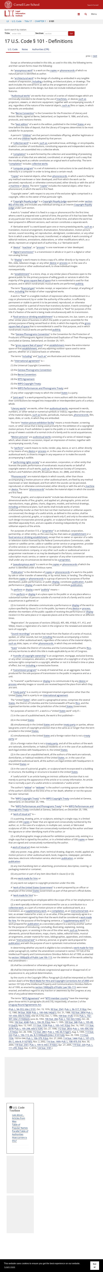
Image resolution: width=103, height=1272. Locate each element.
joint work (18, 397)
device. (25, 185)
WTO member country (57, 998)
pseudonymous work (24, 564)
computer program (23, 168)
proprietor (48, 530)
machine (15, 185)
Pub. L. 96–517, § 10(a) (75, 1009)
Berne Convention (25, 113)
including (37, 81)
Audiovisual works (21, 95)
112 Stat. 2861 (40, 1031)
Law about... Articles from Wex (18, 1118)
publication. (78, 581)
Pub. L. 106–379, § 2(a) (37, 1038)
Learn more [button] (9, 1267)
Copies (15, 176)
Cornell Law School (25, 4)
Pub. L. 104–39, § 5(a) (40, 1022)
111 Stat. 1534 (40, 1025)
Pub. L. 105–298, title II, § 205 (28, 1028)
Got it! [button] (94, 1265)
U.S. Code (16, 21)
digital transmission (23, 251)
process (41, 247)
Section (39, 33)
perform (19, 447)
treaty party (19, 692)
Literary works (19, 408)
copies (53, 70)
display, (56, 581)
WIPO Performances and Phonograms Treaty (40, 388)
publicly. (79, 283)
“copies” (44, 185)
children (27, 135)
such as (82, 98)
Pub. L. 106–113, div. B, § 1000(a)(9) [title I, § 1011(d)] (38, 1035)
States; (35, 731)
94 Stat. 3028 (24, 1012)
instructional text (79, 910)
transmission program (24, 670)
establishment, (29, 348)
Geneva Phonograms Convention (32, 334)
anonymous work (23, 70)
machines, (61, 98)
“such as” (42, 356)
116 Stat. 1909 (53, 1041)
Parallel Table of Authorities (20, 1133)
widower (40, 787)
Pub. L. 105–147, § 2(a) (59, 1025)
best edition (22, 124)
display (18, 259)
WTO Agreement (26, 379)
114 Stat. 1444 (70, 1038)
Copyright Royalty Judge (25, 201)
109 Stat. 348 (71, 1022)
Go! (71, 33)
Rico (89, 647)
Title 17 (28, 21)
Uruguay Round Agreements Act (25, 1004)
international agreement (27, 360)
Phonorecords (19, 476)
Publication (17, 572)
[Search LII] (85, 14)
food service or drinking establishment (32, 316)
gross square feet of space (37, 280)
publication (67, 858)
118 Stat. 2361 (21, 1044)
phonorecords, (81, 414)
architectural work (24, 78)
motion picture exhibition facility (37, 422)
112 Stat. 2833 (65, 1028)
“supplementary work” (74, 920)
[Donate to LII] (79, 14)
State (14, 647)
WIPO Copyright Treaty (29, 383)
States (80, 124)
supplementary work (35, 910)
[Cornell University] (8, 4)
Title (7, 33)
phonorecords (67, 70)
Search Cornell (92, 5)
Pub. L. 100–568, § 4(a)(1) (44, 1012)
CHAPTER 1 (40, 21)
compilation (19, 154)
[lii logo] (15, 13)
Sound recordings (21, 633)
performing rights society (26, 462)
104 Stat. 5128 (65, 1015)
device (16, 247)
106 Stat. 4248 (21, 1022)
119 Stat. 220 (78, 1044)
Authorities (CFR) (40, 49)
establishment (22, 273)
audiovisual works (59, 408)
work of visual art (22, 814)
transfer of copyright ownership (29, 655)
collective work (20, 143)
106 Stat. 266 (51, 1019)
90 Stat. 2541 (57, 1009)
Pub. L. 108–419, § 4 (71, 1041)
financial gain (28, 288)
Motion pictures (20, 436)
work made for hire (27, 878)
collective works (40, 163)
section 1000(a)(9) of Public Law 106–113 (32, 957)
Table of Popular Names (20, 1126)
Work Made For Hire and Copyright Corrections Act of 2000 (59, 980)
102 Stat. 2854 (78, 1012)
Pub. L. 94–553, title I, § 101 (22, 1009)
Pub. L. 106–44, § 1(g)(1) (59, 1031)
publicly (45, 589)
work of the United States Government (32, 887)
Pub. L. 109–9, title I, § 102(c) (43, 1044)
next (95, 55)
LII (8, 21)
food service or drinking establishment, (28, 537)
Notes (25, 49)
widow (28, 787)
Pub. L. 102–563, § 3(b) (70, 1019)
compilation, (58, 910)
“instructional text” (25, 939)
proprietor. (65, 559)
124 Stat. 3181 (44, 1048)
